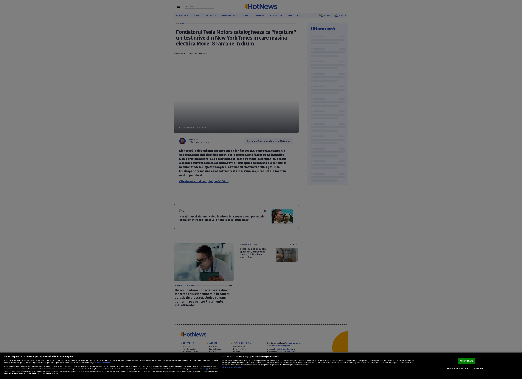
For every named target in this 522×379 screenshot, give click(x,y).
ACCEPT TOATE (466, 361)
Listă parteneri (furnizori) (232, 367)
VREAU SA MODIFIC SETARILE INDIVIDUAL (465, 368)
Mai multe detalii (103, 362)
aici (207, 369)
